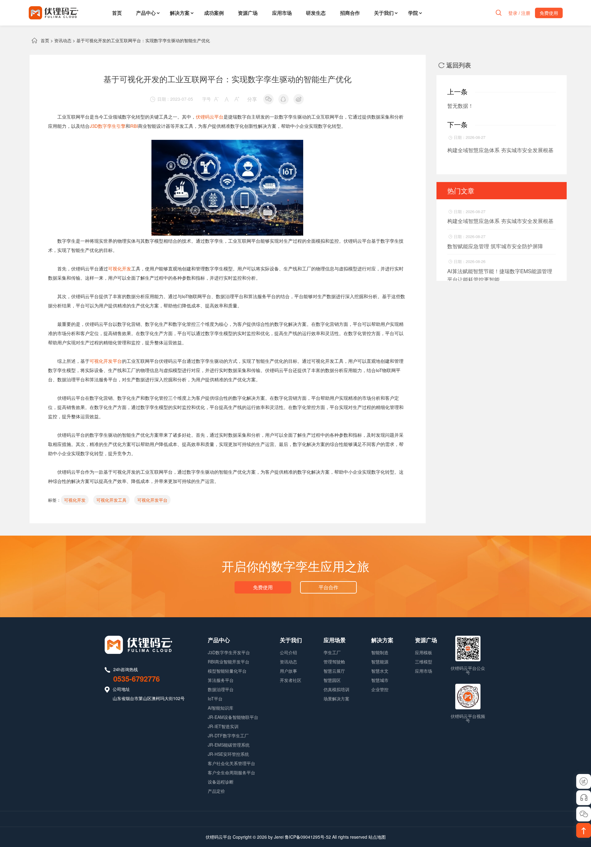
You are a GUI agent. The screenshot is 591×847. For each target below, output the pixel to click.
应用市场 (282, 12)
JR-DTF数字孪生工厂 (228, 735)
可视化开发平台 (106, 361)
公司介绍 (288, 652)
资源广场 (248, 12)
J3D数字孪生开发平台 (229, 652)
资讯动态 (62, 40)
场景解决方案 (336, 698)
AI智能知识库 (220, 708)
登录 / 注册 (519, 13)
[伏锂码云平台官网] (53, 13)
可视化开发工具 (111, 500)
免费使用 (263, 587)
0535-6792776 (136, 678)
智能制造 (379, 652)
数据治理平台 (221, 689)
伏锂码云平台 (209, 116)
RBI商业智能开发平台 (228, 662)
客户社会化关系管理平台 (231, 763)
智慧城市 (379, 680)
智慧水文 (379, 671)
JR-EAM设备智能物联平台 (233, 717)
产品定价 (216, 791)
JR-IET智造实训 (223, 726)
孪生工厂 (332, 652)
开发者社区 (290, 680)
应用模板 (423, 652)
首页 (117, 12)
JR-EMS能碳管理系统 (229, 745)
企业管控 (379, 689)
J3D (94, 126)
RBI (134, 126)
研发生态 (316, 12)
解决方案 (180, 12)
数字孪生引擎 (112, 126)
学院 (413, 12)
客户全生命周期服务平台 (231, 772)
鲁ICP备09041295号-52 (308, 837)
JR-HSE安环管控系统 (228, 754)
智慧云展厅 (334, 671)
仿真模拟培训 (336, 689)
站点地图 (377, 837)
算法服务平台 (221, 680)
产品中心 (146, 12)
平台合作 (328, 587)
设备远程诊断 (221, 782)
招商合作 (350, 12)
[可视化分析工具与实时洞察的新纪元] (227, 144)
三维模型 (423, 662)
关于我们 (384, 12)
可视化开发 (119, 268)
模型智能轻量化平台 (227, 671)
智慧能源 (379, 662)
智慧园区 (332, 680)
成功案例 (214, 12)
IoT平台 (215, 698)
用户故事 (288, 671)
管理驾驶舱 (334, 662)
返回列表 (454, 64)
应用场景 (335, 640)
